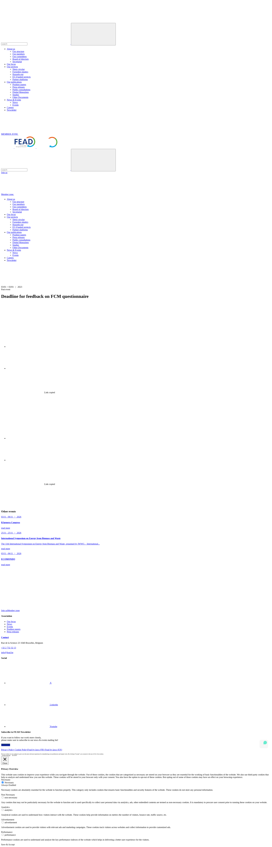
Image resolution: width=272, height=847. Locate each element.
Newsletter (11, 110)
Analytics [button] (5, 807)
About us (11, 49)
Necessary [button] (5, 780)
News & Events (14, 100)
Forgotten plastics (20, 72)
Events (15, 105)
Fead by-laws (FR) (36, 750)
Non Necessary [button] (8, 795)
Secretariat (17, 61)
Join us (4, 172)
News (15, 102)
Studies (15, 95)
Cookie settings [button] (6, 755)
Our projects (12, 67)
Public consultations (21, 89)
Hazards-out (17, 74)
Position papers (19, 84)
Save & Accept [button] (8, 844)
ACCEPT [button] (14, 755)
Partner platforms (20, 79)
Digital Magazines (20, 92)
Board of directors (20, 59)
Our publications (14, 82)
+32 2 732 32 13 (8, 647)
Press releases (18, 87)
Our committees (19, 56)
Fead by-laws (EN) (53, 750)
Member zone (7, 194)
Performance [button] (6, 832)
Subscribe (5, 745)
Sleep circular (18, 69)
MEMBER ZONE (9, 134)
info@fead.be (7, 652)
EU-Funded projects (21, 77)
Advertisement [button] (7, 819)
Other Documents (20, 97)
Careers (10, 107)
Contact (5, 637)
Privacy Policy (8, 750)
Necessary (9, 782)
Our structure (18, 51)
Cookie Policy (21, 750)
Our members (18, 54)
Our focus (11, 64)
